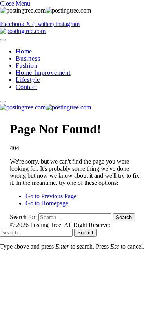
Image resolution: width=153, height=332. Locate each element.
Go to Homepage (47, 203)
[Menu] (3, 40)
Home (24, 51)
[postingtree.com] (23, 31)
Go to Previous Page (51, 196)
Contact (26, 86)
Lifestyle (28, 79)
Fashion (27, 65)
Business (28, 58)
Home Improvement (43, 72)
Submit (85, 233)
